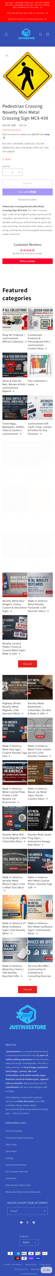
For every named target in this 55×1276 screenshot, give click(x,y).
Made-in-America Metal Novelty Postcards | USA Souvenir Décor (38, 606)
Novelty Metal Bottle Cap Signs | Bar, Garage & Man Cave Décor (40, 566)
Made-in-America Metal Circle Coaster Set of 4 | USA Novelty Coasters (39, 751)
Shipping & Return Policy (11, 129)
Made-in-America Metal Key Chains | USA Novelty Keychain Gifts (13, 971)
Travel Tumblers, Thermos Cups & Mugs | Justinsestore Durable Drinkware (40, 474)
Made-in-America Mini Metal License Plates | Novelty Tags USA (40, 882)
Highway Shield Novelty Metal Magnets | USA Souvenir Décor (11, 708)
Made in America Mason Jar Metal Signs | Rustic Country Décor (37, 793)
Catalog (9, 1158)
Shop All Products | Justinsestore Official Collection (13, 338)
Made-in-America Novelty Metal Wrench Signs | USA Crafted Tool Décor (13, 882)
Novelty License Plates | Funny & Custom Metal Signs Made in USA (14, 648)
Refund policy (31, 1264)
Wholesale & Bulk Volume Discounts (23, 1191)
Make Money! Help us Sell (18, 1185)
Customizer (11, 1178)
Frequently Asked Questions (19, 1137)
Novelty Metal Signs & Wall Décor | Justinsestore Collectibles (14, 474)
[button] (6, 34)
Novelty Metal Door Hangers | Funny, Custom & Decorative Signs (14, 606)
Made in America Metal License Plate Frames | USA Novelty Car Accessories (13, 795)
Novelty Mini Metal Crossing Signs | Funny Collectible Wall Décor (13, 566)
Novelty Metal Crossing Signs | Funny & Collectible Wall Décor (39, 520)
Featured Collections (16, 1164)
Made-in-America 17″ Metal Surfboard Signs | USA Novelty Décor (14, 928)
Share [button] (8, 159)
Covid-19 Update (14, 1130)
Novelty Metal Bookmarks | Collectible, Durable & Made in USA (39, 708)
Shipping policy (37, 1269)
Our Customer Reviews (17, 1171)
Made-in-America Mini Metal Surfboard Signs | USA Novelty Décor (40, 928)
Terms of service (21, 1269)
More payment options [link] (27, 199)
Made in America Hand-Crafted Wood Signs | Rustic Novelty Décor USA (13, 520)
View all (27, 663)
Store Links (11, 1144)
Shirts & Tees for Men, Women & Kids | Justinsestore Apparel (14, 386)
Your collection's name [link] (37, 382)
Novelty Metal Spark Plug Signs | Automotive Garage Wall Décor (39, 839)
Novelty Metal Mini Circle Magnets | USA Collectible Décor (14, 838)
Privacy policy (45, 1264)
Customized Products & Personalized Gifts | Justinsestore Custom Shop (39, 341)
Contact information (29, 1274)
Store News (11, 1151)
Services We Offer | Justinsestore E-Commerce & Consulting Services (39, 971)
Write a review (27, 261)
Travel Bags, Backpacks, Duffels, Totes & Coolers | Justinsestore (13, 428)
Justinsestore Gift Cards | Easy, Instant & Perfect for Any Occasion (39, 428)
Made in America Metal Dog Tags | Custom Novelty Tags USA (14, 751)
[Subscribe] (44, 1211)
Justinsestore (16, 1264)
